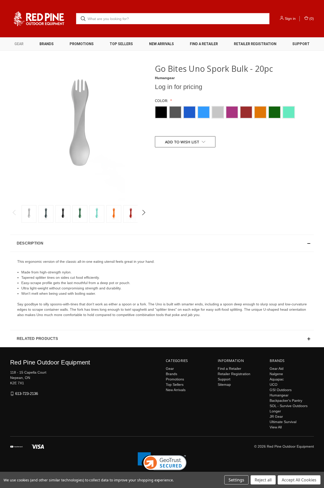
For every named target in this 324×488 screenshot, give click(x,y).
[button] (162, 243)
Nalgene (276, 374)
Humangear (279, 395)
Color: (162, 100)
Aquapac (277, 379)
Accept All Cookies (299, 480)
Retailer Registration (255, 44)
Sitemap (224, 384)
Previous (14, 213)
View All (276, 427)
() (311, 18)
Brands (46, 44)
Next (143, 213)
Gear (19, 44)
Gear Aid (277, 369)
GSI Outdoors (281, 390)
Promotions (82, 44)
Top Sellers (121, 44)
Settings (236, 480)
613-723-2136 (26, 393)
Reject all (263, 480)
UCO (273, 384)
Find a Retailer (204, 44)
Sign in (290, 18)
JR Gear (276, 416)
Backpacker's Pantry (286, 400)
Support (301, 44)
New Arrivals (161, 44)
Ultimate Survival (283, 422)
